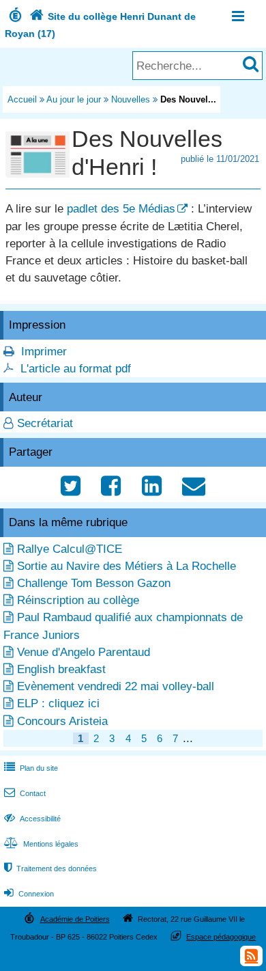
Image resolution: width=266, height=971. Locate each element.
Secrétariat (45, 423)
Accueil (22, 99)
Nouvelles (130, 99)
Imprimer (44, 351)
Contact (25, 793)
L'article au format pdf (75, 368)
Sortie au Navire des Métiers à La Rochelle (126, 566)
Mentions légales (41, 844)
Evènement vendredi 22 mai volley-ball (115, 686)
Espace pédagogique (221, 937)
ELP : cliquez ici (58, 703)
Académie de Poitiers (75, 919)
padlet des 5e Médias (121, 208)
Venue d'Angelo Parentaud (83, 652)
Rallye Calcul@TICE (69, 549)
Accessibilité (32, 819)
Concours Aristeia (62, 721)
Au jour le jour (73, 99)
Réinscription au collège (78, 600)
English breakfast (61, 669)
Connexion (29, 894)
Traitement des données (50, 868)
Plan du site (31, 768)
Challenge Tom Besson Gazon (94, 583)
